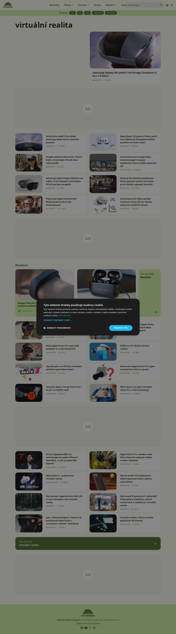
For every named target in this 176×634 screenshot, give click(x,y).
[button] (88, 320)
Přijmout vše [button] (121, 328)
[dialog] (88, 317)
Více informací (64, 315)
